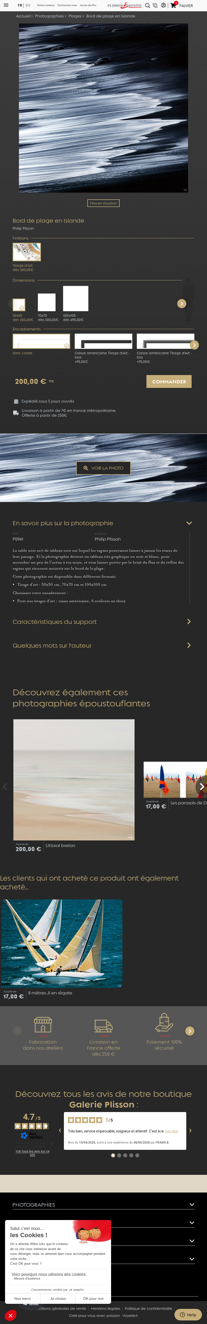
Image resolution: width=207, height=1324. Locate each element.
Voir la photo (106, 468)
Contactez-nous (67, 5)
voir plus (171, 1131)
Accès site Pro (88, 5)
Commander (169, 381)
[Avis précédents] (59, 1130)
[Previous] (12, 303)
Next (194, 345)
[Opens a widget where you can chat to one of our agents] (188, 1315)
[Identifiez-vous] (163, 5)
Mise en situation (103, 203)
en (28, 5)
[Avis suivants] (190, 1130)
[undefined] (51, 1144)
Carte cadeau (46, 5)
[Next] (181, 303)
